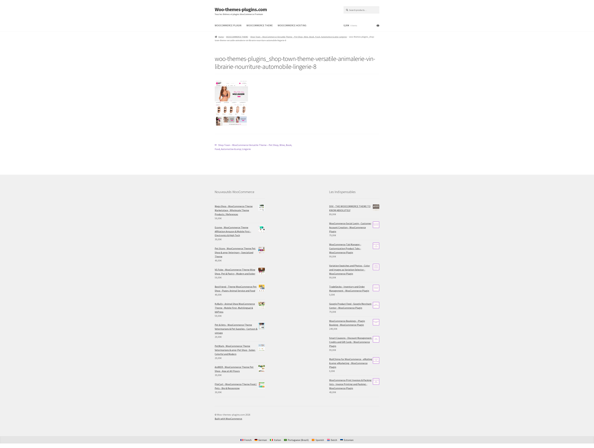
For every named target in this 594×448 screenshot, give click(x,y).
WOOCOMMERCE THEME (259, 25)
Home (221, 36)
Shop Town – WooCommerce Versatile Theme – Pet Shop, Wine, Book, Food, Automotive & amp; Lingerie (298, 36)
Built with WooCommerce (228, 418)
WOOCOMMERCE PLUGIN (228, 25)
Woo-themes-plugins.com (241, 9)
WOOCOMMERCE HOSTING (292, 25)
